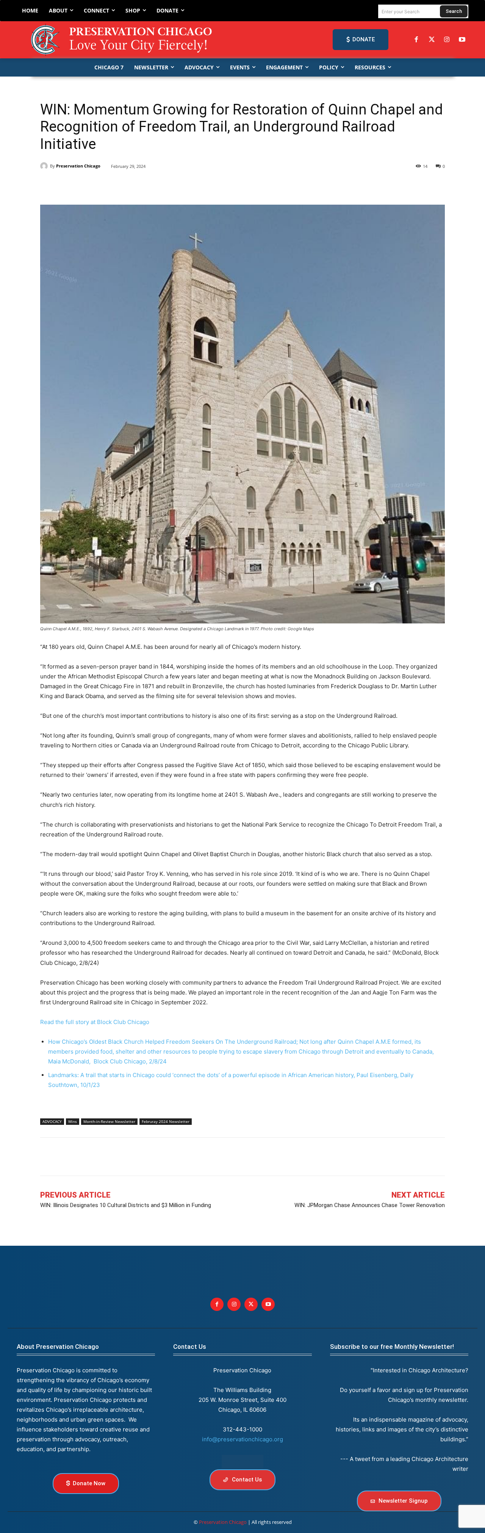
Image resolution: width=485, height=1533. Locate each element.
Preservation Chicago (78, 166)
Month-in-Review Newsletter (109, 1121)
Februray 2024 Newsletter (165, 1121)
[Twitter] (432, 40)
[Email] (134, 185)
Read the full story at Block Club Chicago (94, 1022)
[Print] (152, 185)
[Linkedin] (82, 185)
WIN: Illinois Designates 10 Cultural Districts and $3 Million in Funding (125, 1205)
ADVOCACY (52, 1121)
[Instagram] (447, 40)
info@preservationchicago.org (242, 1439)
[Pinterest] (100, 185)
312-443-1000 (242, 1429)
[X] (65, 185)
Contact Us (189, 1346)
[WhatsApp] (117, 185)
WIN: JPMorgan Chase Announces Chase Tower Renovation (369, 1205)
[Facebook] (416, 40)
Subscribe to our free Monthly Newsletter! (392, 1346)
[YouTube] (462, 40)
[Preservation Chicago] (122, 39)
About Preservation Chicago (58, 1346)
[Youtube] (268, 1304)
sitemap (242, 1461)
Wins (72, 1121)
